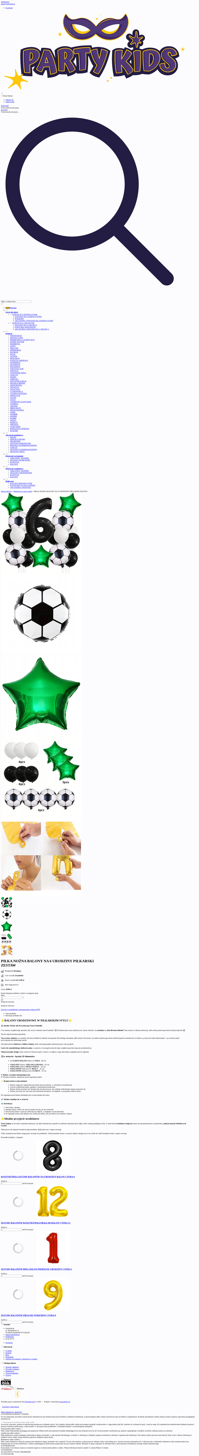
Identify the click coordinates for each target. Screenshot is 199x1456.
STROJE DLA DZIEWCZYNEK (25, 315)
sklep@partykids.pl (8, 4)
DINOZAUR (15, 396)
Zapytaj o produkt (7, 1010)
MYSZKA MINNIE (17, 383)
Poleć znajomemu (20, 1010)
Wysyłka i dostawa (12, 1369)
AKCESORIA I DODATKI (20, 487)
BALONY (14, 464)
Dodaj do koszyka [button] (7, 1002)
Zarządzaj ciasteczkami (10, 1407)
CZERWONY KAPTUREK (20, 402)
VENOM (13, 356)
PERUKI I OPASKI (17, 439)
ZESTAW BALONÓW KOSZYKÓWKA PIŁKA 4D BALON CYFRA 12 (35, 1223)
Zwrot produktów (12, 1373)
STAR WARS (15, 427)
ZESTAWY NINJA (17, 452)
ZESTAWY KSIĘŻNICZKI (20, 443)
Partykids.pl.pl (30, 1402)
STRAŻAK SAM (16, 369)
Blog (7, 1355)
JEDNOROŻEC (16, 385)
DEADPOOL (15, 365)
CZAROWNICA (16, 391)
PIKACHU (14, 348)
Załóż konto (10, 102)
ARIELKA (14, 379)
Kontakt (8, 1353)
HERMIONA (15, 344)
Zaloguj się (10, 100)
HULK (12, 354)
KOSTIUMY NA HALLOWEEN (22, 485)
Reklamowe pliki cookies (10, 1439)
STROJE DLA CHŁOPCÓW (23, 323)
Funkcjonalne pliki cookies (10, 1429)
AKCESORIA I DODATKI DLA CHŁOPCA (32, 329)
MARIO (13, 377)
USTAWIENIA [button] (6, 1450)
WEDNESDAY (16, 336)
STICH (13, 400)
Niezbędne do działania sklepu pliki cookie (18, 1422)
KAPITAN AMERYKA (19, 360)
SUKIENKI (19, 319)
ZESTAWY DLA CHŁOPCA (26, 325)
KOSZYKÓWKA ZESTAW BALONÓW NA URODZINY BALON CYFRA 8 (38, 1177)
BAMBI (13, 418)
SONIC (13, 346)
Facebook (9, 8)
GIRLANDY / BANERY (19, 458)
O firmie (9, 1351)
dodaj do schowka (7, 1006)
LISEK (12, 412)
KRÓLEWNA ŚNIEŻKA (19, 429)
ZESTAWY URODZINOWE (21, 473)
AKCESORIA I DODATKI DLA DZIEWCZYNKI (34, 321)
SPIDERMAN (15, 350)
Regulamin (9, 1357)
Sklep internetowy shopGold (11, 1412)
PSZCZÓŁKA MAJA (18, 381)
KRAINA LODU (16, 338)
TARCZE (13, 448)
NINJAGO (14, 371)
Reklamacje (10, 1371)
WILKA (13, 420)
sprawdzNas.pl (64, 1402)
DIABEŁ (13, 416)
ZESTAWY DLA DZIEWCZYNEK (28, 317)
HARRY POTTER (17, 342)
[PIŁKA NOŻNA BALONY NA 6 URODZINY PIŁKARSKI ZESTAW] (41, 572)
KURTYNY (14, 462)
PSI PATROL (15, 367)
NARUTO (14, 375)
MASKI (13, 437)
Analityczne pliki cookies (10, 1433)
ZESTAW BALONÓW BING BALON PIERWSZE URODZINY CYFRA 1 (36, 1269)
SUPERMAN (15, 363)
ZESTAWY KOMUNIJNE (20, 460)
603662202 (5, 2)
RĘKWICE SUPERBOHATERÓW (23, 445)
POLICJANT (15, 389)
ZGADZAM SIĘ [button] (7, 1454)
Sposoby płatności (12, 1367)
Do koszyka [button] (29, 1183)
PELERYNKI (15, 441)
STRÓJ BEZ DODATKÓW (25, 327)
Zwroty (8, 1375)
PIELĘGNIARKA (17, 410)
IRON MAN (15, 358)
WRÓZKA (14, 425)
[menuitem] (97, 308)
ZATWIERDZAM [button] (8, 1446)
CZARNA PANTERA (18, 394)
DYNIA (13, 398)
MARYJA (14, 422)
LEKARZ (14, 406)
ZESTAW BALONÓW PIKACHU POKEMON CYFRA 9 (28, 1315)
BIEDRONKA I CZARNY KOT (22, 340)
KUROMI (14, 431)
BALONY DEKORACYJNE (21, 483)
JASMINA (14, 404)
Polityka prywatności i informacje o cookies (21, 1359)
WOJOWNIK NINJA (18, 373)
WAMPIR (14, 414)
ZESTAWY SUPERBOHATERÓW (23, 450)
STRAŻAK (14, 387)
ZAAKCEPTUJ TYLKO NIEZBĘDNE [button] (16, 1452)
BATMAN (14, 352)
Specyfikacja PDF (33, 1010)
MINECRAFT (15, 408)
